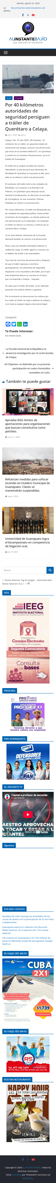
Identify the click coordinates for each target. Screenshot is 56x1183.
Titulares (18, 98)
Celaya (8, 98)
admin (23, 135)
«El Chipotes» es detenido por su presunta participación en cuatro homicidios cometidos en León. (27, 368)
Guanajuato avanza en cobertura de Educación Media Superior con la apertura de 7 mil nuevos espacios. (25, 930)
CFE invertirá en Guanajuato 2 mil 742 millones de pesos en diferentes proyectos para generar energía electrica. (27, 940)
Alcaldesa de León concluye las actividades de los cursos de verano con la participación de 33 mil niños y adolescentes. (28, 919)
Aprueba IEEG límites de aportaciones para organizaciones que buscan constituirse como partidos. (27, 425)
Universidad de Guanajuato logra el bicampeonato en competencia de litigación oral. (27, 542)
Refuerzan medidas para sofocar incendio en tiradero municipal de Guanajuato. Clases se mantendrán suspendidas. (27, 484)
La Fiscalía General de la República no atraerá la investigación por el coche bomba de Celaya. (29, 353)
